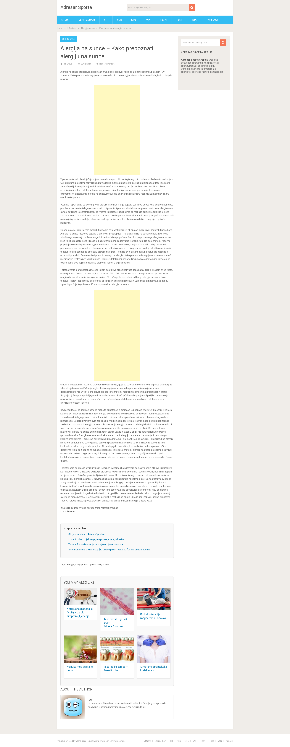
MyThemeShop (117, 741)
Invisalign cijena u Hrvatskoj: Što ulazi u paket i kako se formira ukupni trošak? (109, 549)
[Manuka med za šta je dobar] (80, 649)
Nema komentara (106, 64)
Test (179, 19)
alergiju (79, 564)
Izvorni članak (67, 511)
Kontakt (212, 19)
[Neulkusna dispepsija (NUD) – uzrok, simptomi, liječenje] (80, 596)
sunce (106, 564)
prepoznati (96, 564)
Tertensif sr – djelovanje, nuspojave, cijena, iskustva (95, 544)
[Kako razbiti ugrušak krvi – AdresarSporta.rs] (117, 601)
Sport (65, 19)
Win (148, 19)
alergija (70, 564)
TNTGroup (67, 64)
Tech (163, 19)
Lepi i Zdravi (87, 19)
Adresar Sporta (76, 7)
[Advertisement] (117, 130)
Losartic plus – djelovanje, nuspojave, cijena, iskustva (96, 539)
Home (59, 28)
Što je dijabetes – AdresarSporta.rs (86, 534)
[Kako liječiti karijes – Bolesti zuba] (117, 649)
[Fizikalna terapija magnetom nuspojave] (154, 599)
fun (119, 19)
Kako (86, 564)
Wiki (194, 19)
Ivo (90, 699)
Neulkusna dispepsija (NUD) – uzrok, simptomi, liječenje (80, 612)
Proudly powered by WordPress (71, 741)
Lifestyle (72, 28)
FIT (106, 19)
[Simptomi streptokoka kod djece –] (154, 649)
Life (133, 19)
